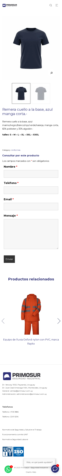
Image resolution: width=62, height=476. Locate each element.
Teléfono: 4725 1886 (10, 412)
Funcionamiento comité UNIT (15, 434)
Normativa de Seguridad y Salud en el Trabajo (22, 430)
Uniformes (15, 150)
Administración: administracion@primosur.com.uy (24, 394)
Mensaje (11, 215)
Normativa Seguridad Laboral (15, 439)
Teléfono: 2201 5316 (10, 416)
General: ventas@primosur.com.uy (17, 391)
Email (9, 199)
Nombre (10, 166)
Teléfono (11, 183)
